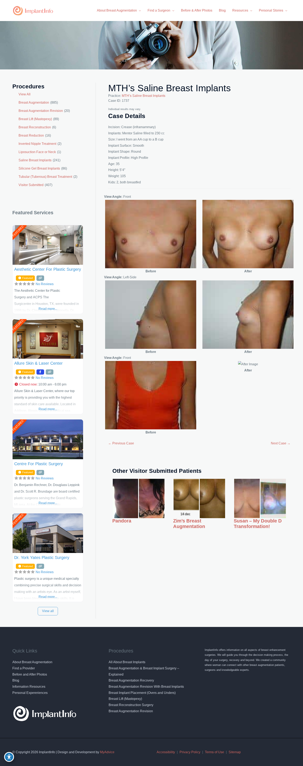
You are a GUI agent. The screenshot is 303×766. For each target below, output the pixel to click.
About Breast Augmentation (32, 662)
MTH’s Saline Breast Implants (169, 88)
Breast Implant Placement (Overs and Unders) (142, 693)
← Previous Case (121, 443)
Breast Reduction (31, 135)
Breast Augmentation (34, 102)
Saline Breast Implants (35, 160)
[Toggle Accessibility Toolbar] (9, 757)
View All (25, 94)
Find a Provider (23, 668)
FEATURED (18, 231)
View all (48, 611)
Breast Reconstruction (35, 127)
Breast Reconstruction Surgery (131, 705)
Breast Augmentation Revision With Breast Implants (146, 686)
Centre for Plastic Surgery (38, 463)
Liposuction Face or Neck (37, 152)
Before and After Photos (29, 674)
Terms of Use (214, 752)
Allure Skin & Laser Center (38, 363)
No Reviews (45, 284)
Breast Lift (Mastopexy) (35, 119)
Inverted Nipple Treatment (37, 143)
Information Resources (28, 686)
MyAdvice (106, 752)
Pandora (121, 521)
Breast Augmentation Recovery (131, 680)
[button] (47, 384)
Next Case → (280, 443)
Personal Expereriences (30, 693)
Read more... (48, 308)
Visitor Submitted (31, 185)
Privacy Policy (190, 752)
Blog (15, 680)
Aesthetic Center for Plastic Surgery (47, 269)
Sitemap (235, 752)
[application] (139, 10)
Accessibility (166, 752)
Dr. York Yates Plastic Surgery (41, 557)
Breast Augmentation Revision (41, 110)
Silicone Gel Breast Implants (39, 168)
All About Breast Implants (127, 662)
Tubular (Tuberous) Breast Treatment (45, 176)
